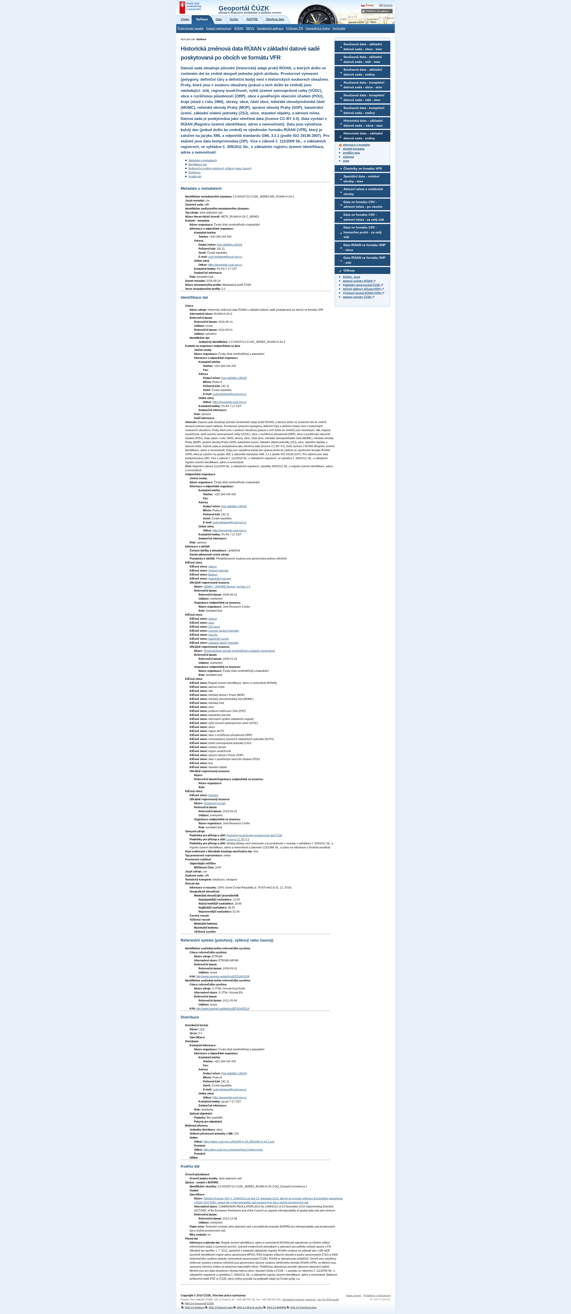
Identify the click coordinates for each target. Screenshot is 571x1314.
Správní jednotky (218, 570)
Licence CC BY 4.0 (237, 839)
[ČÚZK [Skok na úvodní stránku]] (191, 7)
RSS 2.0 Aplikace (195, 1307)
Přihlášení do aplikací (377, 11)
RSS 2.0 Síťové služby (250, 1307)
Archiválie (339, 28)
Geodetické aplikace (270, 28)
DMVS (250, 28)
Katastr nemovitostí (219, 28)
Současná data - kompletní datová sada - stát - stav (363, 97)
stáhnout (348, 156)
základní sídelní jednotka (223, 642)
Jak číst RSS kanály (328, 1299)
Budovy (212, 574)
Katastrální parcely (219, 578)
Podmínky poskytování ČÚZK (362, 285)
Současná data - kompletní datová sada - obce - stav (363, 85)
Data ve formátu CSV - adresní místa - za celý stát (363, 217)
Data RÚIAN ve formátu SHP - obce (364, 247)
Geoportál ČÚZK (250, 9)
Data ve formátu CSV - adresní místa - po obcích (362, 204)
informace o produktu (356, 144)
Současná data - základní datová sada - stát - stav (362, 59)
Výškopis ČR (294, 28)
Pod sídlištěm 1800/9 (229, 244)
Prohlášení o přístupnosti (376, 1295)
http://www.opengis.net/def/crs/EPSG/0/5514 (222, 1008)
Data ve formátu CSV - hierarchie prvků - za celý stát (362, 232)
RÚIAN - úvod (351, 277)
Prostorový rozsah (215, 803)
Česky (370, 5)
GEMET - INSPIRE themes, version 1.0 (227, 586)
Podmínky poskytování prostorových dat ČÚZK (254, 835)
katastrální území (218, 638)
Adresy (212, 566)
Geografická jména (318, 28)
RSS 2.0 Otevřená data (303, 1307)
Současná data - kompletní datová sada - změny (363, 110)
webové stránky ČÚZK (357, 297)
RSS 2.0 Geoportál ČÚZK (199, 1303)
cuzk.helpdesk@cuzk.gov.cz (225, 256)
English (388, 5)
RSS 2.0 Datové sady (221, 1307)
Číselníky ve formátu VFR (362, 168)
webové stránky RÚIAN (358, 281)
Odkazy (349, 270)
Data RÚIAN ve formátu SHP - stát (364, 260)
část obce (214, 626)
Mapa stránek (353, 1295)
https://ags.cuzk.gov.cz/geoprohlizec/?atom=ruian (233, 1149)
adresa (212, 618)
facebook (311, 1299)
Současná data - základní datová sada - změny (362, 72)
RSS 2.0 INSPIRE (276, 1307)
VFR (202, 1029)
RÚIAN (238, 28)
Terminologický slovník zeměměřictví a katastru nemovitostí (239, 650)
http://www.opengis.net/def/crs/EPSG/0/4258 (222, 976)
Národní (213, 795)
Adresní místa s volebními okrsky (363, 191)
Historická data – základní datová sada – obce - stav (363, 123)
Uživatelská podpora (293, 1299)
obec (211, 622)
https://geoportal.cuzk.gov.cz (225, 264)
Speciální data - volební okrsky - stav (361, 179)
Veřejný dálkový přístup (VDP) (362, 289)
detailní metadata (354, 148)
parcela (212, 634)
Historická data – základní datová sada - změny (363, 136)
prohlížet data (351, 152)
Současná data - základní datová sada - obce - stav (362, 46)
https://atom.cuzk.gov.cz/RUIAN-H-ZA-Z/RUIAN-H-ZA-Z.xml (239, 1141)
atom (346, 160)
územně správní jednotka (223, 630)
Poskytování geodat (190, 28)
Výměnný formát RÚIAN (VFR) (362, 293)
